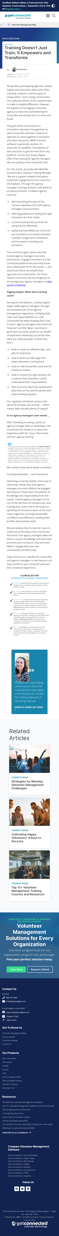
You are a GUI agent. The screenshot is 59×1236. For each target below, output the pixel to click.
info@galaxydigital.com (16, 1001)
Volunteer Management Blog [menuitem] (14, 1033)
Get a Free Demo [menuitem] (9, 1058)
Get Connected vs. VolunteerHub (21, 1170)
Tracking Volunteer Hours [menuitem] (13, 1113)
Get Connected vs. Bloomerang (21, 1161)
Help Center (11, 1020)
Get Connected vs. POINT (18, 1173)
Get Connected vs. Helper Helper (21, 1158)
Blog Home (14, 38)
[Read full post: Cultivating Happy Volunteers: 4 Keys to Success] (29, 811)
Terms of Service (46, 1217)
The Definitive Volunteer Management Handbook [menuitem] (22, 1102)
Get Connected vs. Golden (19, 1164)
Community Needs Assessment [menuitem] (15, 1120)
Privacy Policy (29, 1220)
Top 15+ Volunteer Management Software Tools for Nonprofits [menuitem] (28, 1106)
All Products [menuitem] (7, 1062)
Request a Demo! (40, 969)
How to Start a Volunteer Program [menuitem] (16, 1117)
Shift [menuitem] (4, 1073)
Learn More (16, 969)
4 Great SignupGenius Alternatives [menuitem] (16, 1109)
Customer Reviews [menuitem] (9, 1040)
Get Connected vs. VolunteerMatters (23, 1155)
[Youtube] (22, 1188)
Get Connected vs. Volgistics (19, 1176)
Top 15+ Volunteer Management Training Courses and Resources (27, 891)
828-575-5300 (11, 997)
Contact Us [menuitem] (6, 1044)
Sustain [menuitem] (5, 1069)
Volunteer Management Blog (24, 25)
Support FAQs (12, 1016)
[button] (54, 15)
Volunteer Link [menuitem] (8, 1088)
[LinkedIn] (28, 1188)
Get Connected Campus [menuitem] (12, 1080)
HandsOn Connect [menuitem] (10, 1084)
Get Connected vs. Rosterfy (19, 1167)
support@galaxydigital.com (17, 1012)
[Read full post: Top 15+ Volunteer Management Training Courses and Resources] (29, 864)
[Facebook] (16, 1188)
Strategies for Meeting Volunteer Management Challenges (27, 785)
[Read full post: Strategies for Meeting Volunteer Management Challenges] (29, 758)
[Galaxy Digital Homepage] (18, 17)
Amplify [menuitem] (5, 1066)
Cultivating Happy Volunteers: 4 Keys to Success (26, 838)
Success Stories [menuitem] (8, 1037)
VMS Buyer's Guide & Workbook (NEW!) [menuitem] (18, 1128)
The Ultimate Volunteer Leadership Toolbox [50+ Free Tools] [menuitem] (27, 1124)
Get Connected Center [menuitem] (11, 1077)
